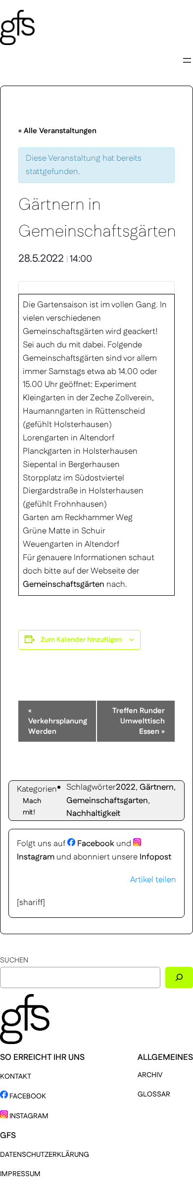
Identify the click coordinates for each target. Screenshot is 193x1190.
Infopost (155, 857)
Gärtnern (157, 787)
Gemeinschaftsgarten (107, 801)
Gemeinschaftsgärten (63, 584)
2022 (126, 787)
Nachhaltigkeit (93, 813)
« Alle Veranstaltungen (57, 131)
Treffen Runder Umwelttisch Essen (138, 721)
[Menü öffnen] (187, 60)
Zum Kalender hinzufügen (81, 640)
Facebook (94, 844)
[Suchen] (179, 977)
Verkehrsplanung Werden (57, 721)
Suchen (14, 960)
